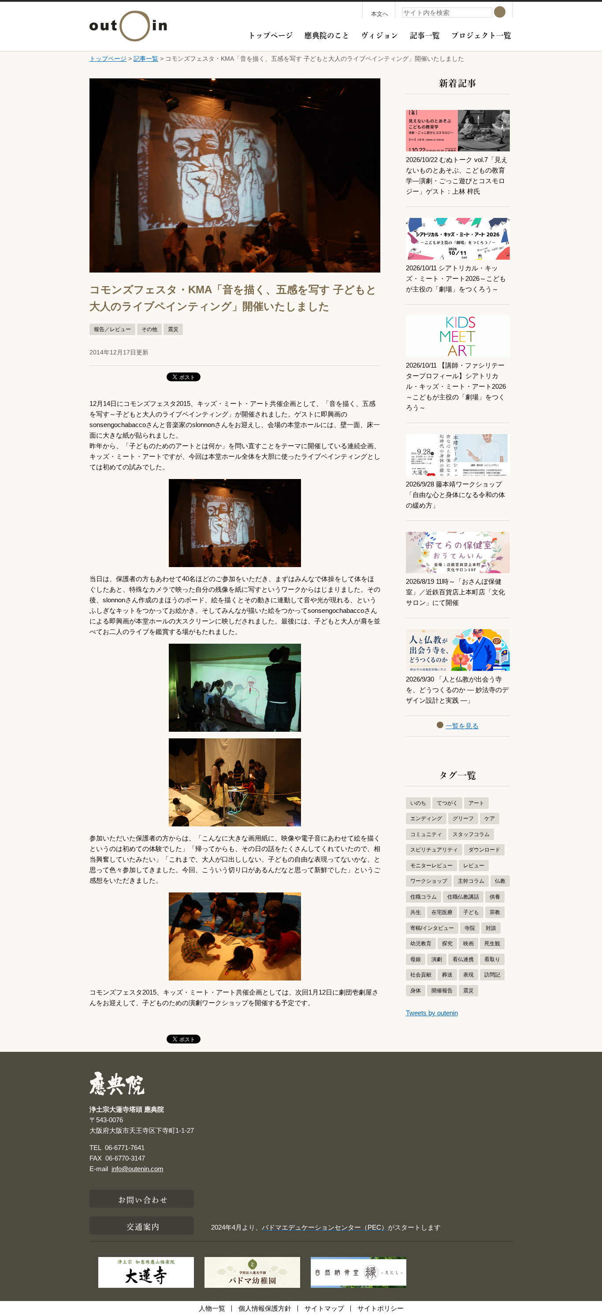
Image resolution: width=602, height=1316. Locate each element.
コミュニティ (426, 834)
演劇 (436, 959)
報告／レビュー (112, 329)
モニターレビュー (431, 866)
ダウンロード (484, 850)
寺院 (470, 928)
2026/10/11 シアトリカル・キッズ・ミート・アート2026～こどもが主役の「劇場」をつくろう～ (456, 278)
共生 (415, 912)
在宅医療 (442, 912)
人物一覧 (212, 1308)
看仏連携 (463, 959)
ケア (489, 818)
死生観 (492, 943)
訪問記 (492, 975)
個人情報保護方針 (264, 1308)
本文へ (379, 14)
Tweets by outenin (432, 1013)
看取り (492, 959)
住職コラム (423, 897)
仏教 (500, 881)
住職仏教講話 (463, 897)
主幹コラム (471, 881)
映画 (468, 943)
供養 (495, 897)
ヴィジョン (379, 34)
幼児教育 (420, 943)
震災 (173, 329)
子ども (471, 912)
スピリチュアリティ (434, 850)
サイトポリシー (380, 1308)
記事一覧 (425, 34)
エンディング (426, 818)
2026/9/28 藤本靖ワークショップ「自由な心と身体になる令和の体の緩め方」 (455, 494)
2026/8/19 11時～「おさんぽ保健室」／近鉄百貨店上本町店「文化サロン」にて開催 (455, 592)
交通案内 (143, 1225)
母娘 (415, 959)
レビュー (473, 866)
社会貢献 (420, 975)
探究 (447, 943)
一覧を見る (462, 726)
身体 (415, 991)
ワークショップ (428, 881)
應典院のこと (327, 34)
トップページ (270, 34)
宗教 (495, 912)
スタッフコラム (471, 834)
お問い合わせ (143, 1199)
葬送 (447, 975)
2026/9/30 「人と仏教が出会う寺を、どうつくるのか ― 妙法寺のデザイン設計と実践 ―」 (457, 689)
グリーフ (463, 818)
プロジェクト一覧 (481, 34)
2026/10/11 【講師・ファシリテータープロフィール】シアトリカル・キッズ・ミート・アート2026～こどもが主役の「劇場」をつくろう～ (456, 386)
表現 (468, 975)
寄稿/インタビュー (432, 928)
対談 (491, 928)
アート (476, 803)
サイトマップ (324, 1308)
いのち (418, 803)
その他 (149, 329)
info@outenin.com (137, 1168)
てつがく (447, 803)
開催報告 (442, 991)
